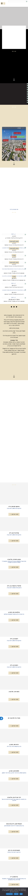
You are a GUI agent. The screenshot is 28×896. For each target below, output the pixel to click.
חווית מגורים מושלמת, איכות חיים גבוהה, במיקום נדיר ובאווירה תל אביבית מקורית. (14, 562)
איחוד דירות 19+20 (14, 299)
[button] (4, 3)
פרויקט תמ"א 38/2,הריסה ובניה (14, 508)
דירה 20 (14, 292)
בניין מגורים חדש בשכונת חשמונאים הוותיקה (14, 614)
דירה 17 (14, 271)
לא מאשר (16, 894)
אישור (21, 894)
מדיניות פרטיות (9, 894)
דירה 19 (14, 285)
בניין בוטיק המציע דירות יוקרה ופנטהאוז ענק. (14, 825)
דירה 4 (14, 257)
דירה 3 (14, 250)
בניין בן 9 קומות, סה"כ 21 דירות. (14, 746)
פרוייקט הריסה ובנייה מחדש (14, 852)
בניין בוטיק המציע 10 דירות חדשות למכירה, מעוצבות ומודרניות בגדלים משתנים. (14, 879)
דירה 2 (14, 243)
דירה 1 (14, 236)
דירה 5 (14, 264)
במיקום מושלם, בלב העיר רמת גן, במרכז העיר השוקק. (14, 772)
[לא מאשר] (26, 891)
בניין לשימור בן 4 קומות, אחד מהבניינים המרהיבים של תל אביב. (14, 800)
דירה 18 (14, 278)
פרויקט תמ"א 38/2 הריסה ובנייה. (14, 587)
